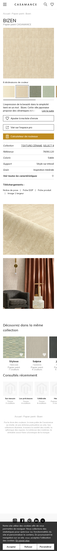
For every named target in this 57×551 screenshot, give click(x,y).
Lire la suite (48, 110)
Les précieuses (26, 398)
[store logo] (25, 4)
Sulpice (37, 361)
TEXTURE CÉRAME (31, 145)
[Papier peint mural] (42, 521)
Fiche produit (44, 190)
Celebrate (41, 398)
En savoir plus (22, 540)
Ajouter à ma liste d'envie (24, 118)
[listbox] (28, 91)
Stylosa (13, 361)
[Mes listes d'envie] (52, 5)
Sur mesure (10, 398)
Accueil (6, 13)
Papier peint (18, 13)
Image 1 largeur (16, 193)
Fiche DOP (28, 190)
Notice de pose (10, 190)
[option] (9, 91)
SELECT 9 (48, 145)
